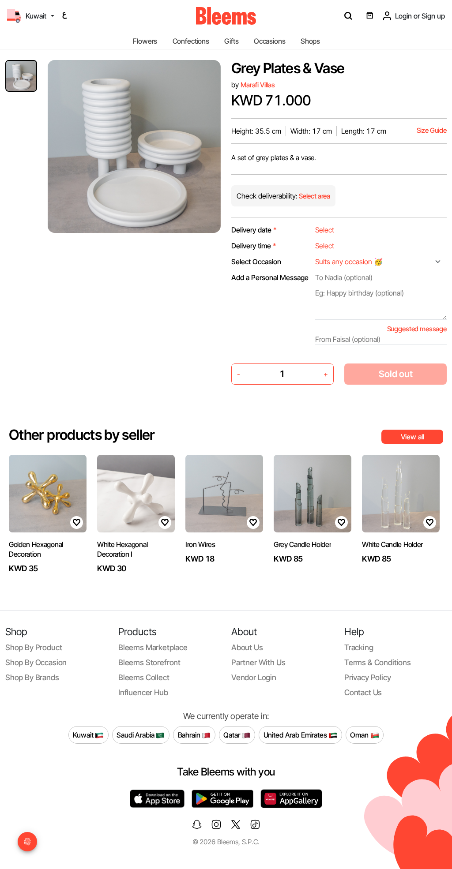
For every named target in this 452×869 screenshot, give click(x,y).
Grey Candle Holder (302, 544)
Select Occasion (256, 261)
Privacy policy (367, 677)
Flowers (145, 41)
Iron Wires (200, 544)
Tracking (358, 647)
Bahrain (190, 734)
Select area (314, 196)
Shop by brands (32, 677)
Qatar (232, 734)
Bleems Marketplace (153, 647)
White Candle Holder (392, 544)
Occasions (270, 41)
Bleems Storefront (149, 662)
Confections (191, 41)
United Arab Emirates (296, 734)
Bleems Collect (144, 677)
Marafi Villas (258, 85)
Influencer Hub (143, 692)
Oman (360, 734)
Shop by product (33, 647)
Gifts (231, 41)
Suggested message (417, 329)
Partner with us (258, 662)
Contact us (363, 692)
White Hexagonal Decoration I (122, 549)
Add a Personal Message (270, 277)
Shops (310, 41)
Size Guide (432, 130)
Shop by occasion (36, 662)
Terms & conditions (377, 662)
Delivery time (253, 245)
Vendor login (253, 677)
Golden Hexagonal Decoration (36, 549)
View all (412, 436)
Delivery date (254, 229)
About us (247, 647)
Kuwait (84, 734)
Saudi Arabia (136, 734)
